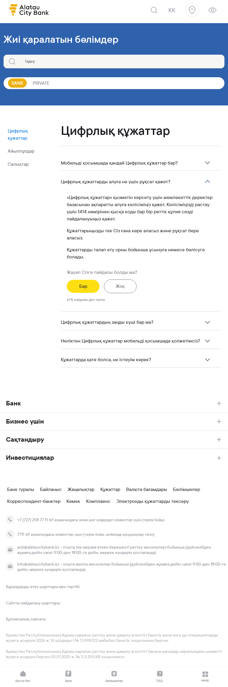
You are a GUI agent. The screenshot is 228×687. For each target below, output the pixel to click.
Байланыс (51, 489)
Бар (83, 286)
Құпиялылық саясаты (26, 619)
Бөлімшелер (186, 489)
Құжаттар (110, 489)
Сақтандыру (25, 439)
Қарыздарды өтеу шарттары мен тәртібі (43, 586)
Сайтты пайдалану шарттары (33, 603)
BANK (17, 83)
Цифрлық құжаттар (18, 134)
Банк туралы (20, 489)
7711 (20, 534)
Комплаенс (98, 501)
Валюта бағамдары (146, 489)
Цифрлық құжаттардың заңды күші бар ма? (107, 322)
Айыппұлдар (21, 151)
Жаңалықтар (81, 489)
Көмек (73, 501)
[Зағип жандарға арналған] (212, 10)
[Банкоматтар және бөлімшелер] (192, 10)
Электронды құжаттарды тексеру (152, 501)
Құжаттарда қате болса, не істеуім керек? (106, 359)
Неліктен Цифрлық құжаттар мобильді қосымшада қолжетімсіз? (130, 341)
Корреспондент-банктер (34, 501)
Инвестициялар (30, 458)
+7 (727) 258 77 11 (32, 519)
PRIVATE (41, 83)
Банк (13, 403)
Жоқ (120, 286)
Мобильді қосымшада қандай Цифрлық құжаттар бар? (119, 163)
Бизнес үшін (25, 421)
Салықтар (18, 164)
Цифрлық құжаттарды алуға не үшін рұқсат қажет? (115, 182)
